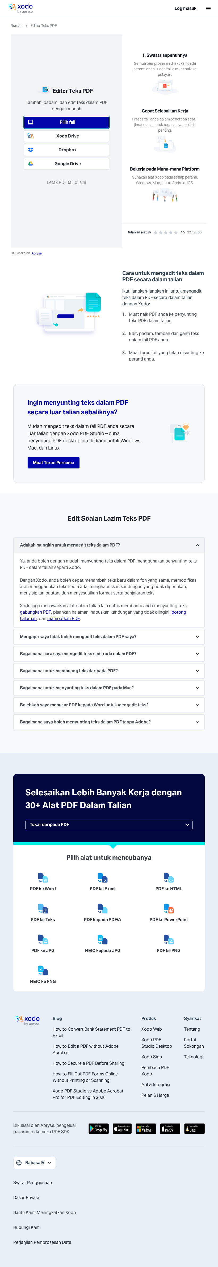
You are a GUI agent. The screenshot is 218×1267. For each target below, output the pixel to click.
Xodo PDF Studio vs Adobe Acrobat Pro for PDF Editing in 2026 (88, 1094)
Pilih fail (67, 122)
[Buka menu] (208, 8)
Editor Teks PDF (44, 25)
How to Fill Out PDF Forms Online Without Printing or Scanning (85, 1077)
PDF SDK (60, 1132)
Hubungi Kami (27, 1227)
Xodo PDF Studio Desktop (156, 1043)
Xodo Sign (151, 1057)
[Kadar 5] (176, 232)
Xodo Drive (67, 136)
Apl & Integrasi (155, 1084)
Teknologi (193, 1057)
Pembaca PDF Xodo (155, 1071)
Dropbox (67, 150)
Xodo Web (151, 1029)
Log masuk (185, 8)
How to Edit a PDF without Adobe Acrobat (86, 1049)
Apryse (37, 253)
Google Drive (67, 164)
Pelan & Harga (155, 1095)
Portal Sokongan (194, 1043)
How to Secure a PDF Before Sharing (88, 1063)
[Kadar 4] (171, 232)
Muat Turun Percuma (53, 462)
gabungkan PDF (35, 612)
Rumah (17, 25)
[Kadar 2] (161, 232)
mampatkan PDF (63, 618)
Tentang (192, 1029)
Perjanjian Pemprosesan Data (42, 1242)
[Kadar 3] (166, 232)
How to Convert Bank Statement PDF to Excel (91, 1032)
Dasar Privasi (26, 1197)
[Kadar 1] (156, 232)
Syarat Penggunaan (32, 1182)
